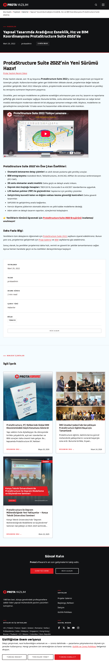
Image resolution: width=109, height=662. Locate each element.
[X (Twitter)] (63, 627)
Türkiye (12, 320)
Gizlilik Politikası (65, 612)
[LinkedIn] (68, 627)
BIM (56, 239)
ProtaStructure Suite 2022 (55, 236)
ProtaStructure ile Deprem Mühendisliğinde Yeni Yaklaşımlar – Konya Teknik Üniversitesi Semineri (27, 513)
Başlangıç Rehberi (66, 603)
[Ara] (96, 4)
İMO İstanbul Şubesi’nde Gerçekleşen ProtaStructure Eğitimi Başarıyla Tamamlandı (77, 428)
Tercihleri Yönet (40, 657)
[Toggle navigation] (103, 4)
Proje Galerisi (45, 239)
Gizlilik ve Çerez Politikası (84, 646)
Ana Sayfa (7, 12)
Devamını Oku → (14, 449)
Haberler (25, 12)
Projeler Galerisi (65, 598)
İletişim (61, 607)
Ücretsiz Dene (42, 571)
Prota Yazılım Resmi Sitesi (15, 73)
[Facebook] (59, 627)
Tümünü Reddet (14, 657)
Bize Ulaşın (54, 330)
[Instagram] (78, 627)
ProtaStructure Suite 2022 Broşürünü (62, 218)
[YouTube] (73, 627)
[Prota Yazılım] (15, 5)
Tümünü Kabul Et (67, 657)
